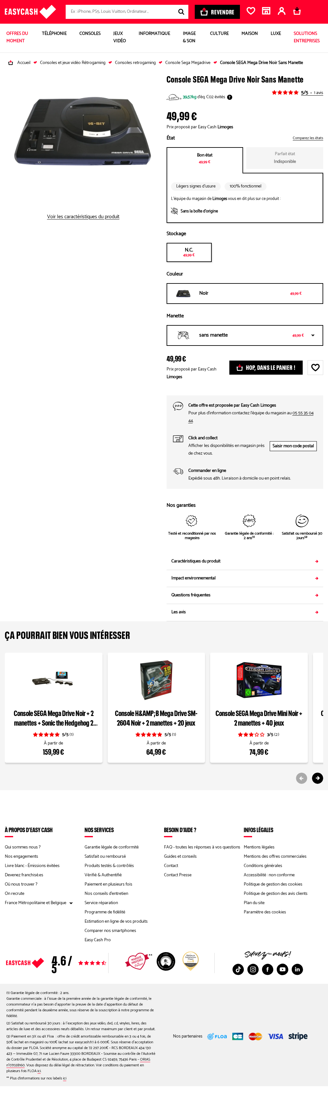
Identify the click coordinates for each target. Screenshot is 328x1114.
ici (39, 1071)
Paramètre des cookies (265, 912)
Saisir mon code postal (293, 446)
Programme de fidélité (105, 912)
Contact (171, 866)
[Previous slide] (301, 778)
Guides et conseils (180, 856)
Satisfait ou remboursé (105, 856)
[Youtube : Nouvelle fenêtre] (282, 969)
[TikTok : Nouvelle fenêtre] (238, 969)
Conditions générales (263, 866)
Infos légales (258, 829)
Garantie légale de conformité (112, 847)
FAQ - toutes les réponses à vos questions (202, 847)
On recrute (14, 893)
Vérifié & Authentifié (103, 875)
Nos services (99, 829)
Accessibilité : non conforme (269, 875)
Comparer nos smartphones (110, 931)
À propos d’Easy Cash (29, 829)
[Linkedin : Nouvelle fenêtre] (297, 969)
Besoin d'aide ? (180, 829)
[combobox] (127, 12)
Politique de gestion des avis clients (276, 893)
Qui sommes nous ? (23, 847)
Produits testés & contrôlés (109, 866)
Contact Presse (178, 875)
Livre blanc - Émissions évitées (32, 866)
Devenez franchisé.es (24, 875)
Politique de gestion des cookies (273, 884)
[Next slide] (317, 778)
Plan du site (254, 903)
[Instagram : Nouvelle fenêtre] (253, 969)
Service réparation (101, 903)
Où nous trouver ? (21, 884)
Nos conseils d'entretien (106, 893)
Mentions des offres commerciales (275, 856)
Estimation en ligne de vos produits (116, 921)
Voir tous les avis (69, 963)
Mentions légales (259, 847)
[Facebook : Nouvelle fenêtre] (268, 969)
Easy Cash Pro (98, 940)
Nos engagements (21, 856)
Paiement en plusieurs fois (108, 884)
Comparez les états (308, 138)
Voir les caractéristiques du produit (83, 217)
